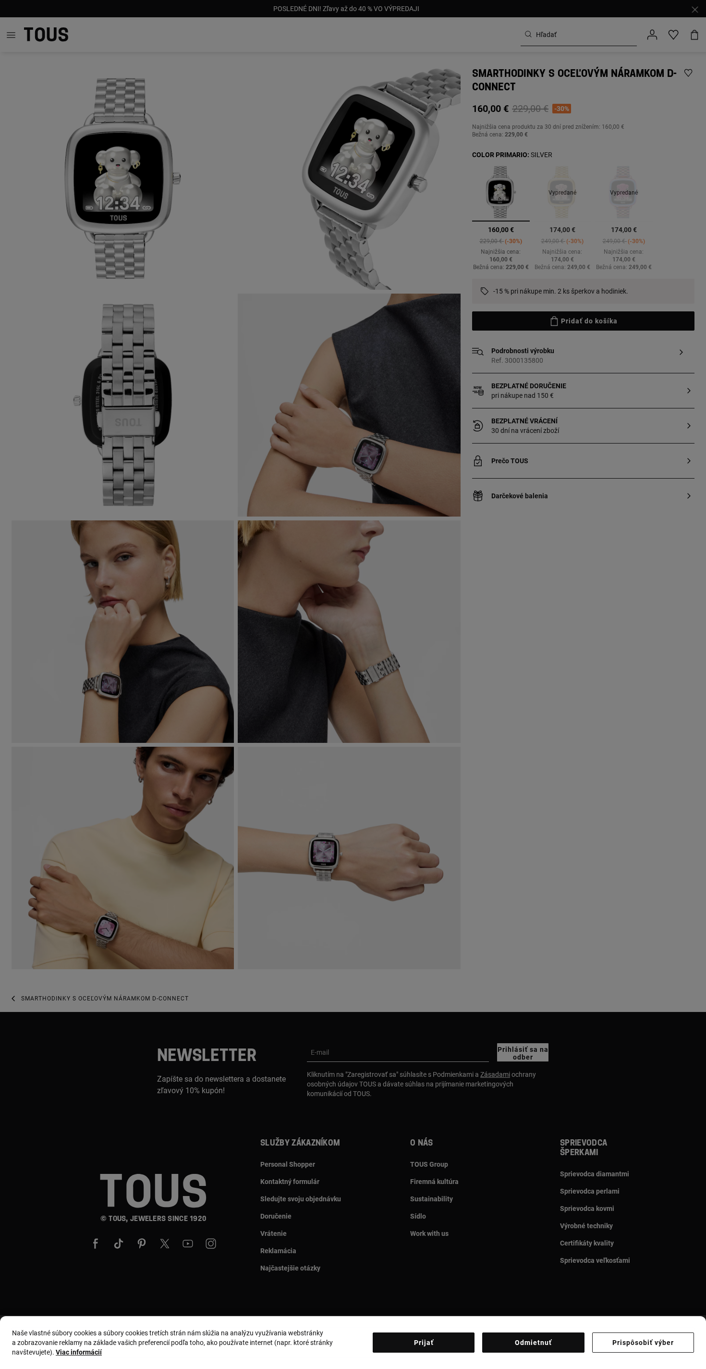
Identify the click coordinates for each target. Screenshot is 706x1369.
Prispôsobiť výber (643, 1342)
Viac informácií (79, 1352)
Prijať (424, 1342)
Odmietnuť (533, 1342)
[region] (353, 1342)
